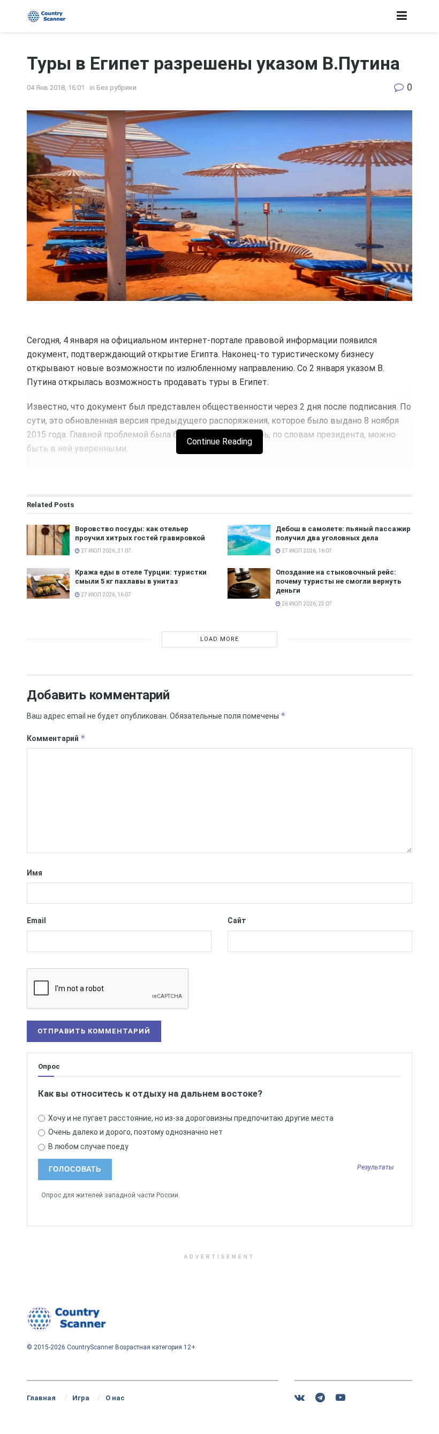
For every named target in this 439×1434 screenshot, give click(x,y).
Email (36, 920)
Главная (41, 1398)
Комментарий (56, 738)
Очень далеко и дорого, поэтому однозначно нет (135, 1132)
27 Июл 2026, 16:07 (306, 551)
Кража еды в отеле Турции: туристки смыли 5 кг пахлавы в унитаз (141, 576)
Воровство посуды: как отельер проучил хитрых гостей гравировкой (140, 533)
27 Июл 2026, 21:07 (105, 551)
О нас (115, 1398)
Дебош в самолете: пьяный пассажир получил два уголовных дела (343, 533)
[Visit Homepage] (47, 16)
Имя (34, 873)
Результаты (375, 1167)
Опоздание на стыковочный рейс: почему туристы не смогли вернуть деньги (339, 581)
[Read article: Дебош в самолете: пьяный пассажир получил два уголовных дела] (249, 540)
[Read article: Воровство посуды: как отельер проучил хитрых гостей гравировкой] (48, 540)
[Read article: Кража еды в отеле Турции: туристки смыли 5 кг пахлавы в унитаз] (48, 583)
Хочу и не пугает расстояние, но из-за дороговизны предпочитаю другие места (190, 1118)
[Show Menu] (402, 16)
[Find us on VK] (299, 1398)
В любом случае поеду (87, 1146)
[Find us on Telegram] (320, 1398)
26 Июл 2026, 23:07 (306, 604)
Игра (80, 1398)
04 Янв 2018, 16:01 (56, 88)
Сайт (237, 920)
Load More (219, 639)
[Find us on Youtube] (340, 1398)
